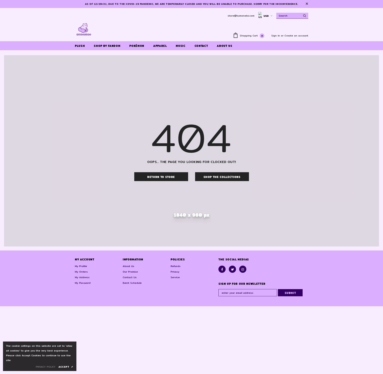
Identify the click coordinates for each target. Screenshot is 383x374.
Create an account (296, 35)
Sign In (276, 35)
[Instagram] (242, 269)
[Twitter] (232, 269)
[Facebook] (222, 269)
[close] (307, 4)
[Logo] (84, 29)
